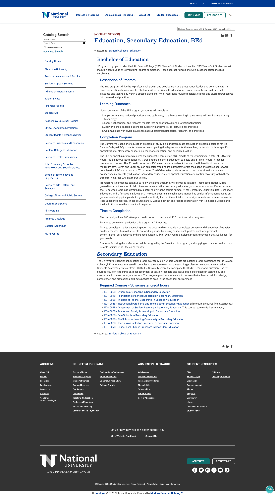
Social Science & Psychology (86, 411)
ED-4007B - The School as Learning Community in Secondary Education (144, 319)
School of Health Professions (61, 157)
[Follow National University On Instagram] (207, 469)
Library (190, 402)
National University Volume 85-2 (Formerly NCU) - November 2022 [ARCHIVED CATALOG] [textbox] (206, 29)
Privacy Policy (152, 484)
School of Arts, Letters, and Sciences (60, 186)
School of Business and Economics (64, 143)
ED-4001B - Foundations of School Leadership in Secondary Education (143, 295)
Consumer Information (197, 406)
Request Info (214, 15)
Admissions (143, 372)
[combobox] (206, 29)
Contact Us (45, 389)
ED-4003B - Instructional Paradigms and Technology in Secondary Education (146, 303)
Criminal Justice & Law (110, 381)
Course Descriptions (56, 203)
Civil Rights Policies (221, 376)
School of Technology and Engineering (59, 176)
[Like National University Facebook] (194, 469)
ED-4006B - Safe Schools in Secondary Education (131, 315)
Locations (44, 381)
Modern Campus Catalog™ (166, 493)
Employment (46, 385)
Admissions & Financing (119, 14)
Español (193, 3)
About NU (144, 14)
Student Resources (167, 14)
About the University (56, 69)
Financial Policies (54, 105)
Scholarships (144, 389)
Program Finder (80, 372)
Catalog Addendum (55, 225)
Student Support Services (59, 83)
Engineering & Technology (112, 372)
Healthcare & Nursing (82, 406)
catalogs (100, 493)
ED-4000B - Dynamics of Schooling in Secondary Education (137, 291)
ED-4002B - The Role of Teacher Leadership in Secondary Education (141, 299)
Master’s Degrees (81, 381)
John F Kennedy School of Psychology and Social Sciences (62, 166)
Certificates (78, 389)
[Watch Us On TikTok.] (227, 469)
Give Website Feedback (123, 436)
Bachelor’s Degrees (82, 376)
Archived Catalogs (55, 218)
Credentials (78, 393)
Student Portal (193, 411)
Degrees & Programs (87, 14)
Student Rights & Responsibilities (63, 134)
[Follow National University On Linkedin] (214, 469)
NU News (44, 393)
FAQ (189, 372)
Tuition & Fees (52, 98)
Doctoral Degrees (81, 385)
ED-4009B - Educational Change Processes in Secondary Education (141, 326)
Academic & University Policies (61, 120)
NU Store (216, 372)
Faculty (43, 376)
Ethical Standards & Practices (61, 127)
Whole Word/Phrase (54, 47)
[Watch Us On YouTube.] (220, 469)
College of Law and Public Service (63, 195)
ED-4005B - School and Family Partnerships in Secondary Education (142, 311)
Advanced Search (53, 51)
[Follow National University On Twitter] (201, 469)
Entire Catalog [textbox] (50, 39)
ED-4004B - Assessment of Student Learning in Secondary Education (142, 307)
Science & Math (107, 385)
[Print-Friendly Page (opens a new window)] (227, 35)
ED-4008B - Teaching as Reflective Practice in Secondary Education (141, 323)
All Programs (52, 210)
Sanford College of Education (61, 150)
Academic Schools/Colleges (48, 399)
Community (192, 398)
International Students (148, 381)
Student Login (193, 376)
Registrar (191, 393)
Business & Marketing (83, 402)
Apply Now (194, 15)
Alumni (190, 389)
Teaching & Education (83, 398)
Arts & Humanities (108, 376)
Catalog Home (53, 61)
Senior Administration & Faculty (62, 76)
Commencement (194, 385)
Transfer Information (147, 376)
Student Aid (51, 112)
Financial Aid (144, 385)
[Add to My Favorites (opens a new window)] (223, 35)
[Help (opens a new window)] (231, 35)
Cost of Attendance (147, 398)
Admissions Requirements (59, 91)
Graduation (192, 381)
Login (202, 3)
